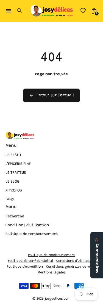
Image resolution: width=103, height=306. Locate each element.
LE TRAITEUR (15, 173)
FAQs (9, 199)
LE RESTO (13, 155)
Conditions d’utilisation (75, 261)
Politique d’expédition (25, 266)
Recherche (14, 217)
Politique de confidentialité (30, 261)
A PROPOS (13, 191)
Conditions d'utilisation (27, 225)
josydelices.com (58, 298)
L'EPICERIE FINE (18, 164)
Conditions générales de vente (71, 266)
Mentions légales (52, 272)
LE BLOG (12, 182)
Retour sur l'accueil (51, 95)
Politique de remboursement (31, 234)
